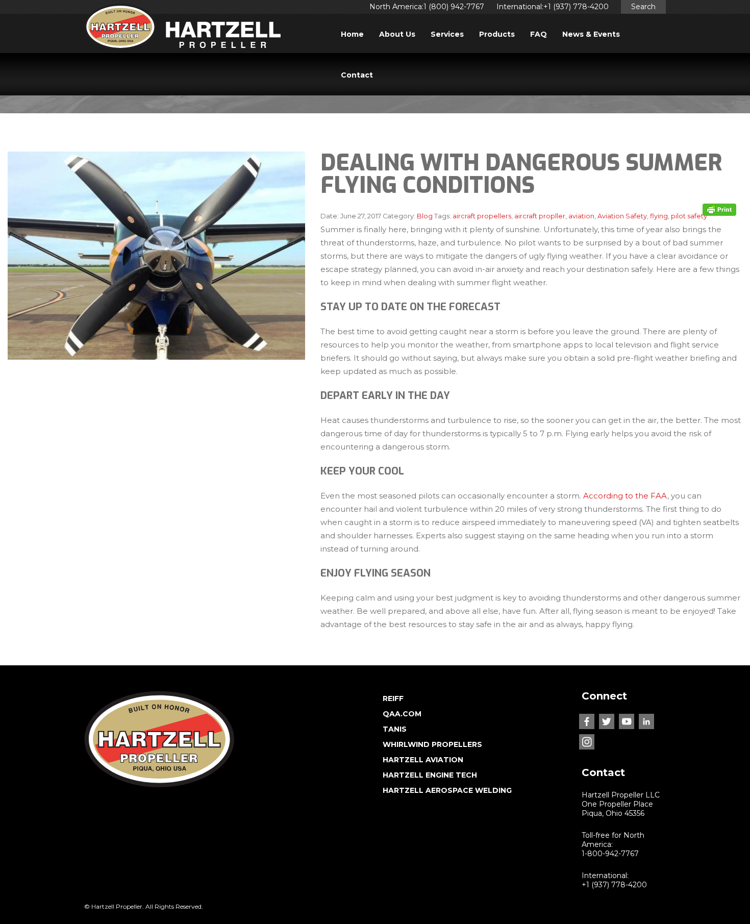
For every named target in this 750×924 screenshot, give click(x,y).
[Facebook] (586, 721)
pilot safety (689, 216)
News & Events (591, 34)
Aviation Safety (622, 216)
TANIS (395, 729)
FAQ (538, 34)
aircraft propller (539, 216)
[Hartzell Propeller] (182, 30)
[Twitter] (606, 721)
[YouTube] (626, 721)
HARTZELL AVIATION (423, 759)
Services (447, 34)
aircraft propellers (482, 216)
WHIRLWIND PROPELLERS (432, 744)
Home (352, 34)
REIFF (393, 698)
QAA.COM (402, 713)
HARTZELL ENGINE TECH (430, 775)
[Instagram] (586, 742)
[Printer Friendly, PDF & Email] (719, 209)
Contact (357, 75)
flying (659, 216)
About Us (397, 34)
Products (497, 34)
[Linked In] (646, 721)
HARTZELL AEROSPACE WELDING (447, 790)
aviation (581, 216)
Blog (425, 216)
